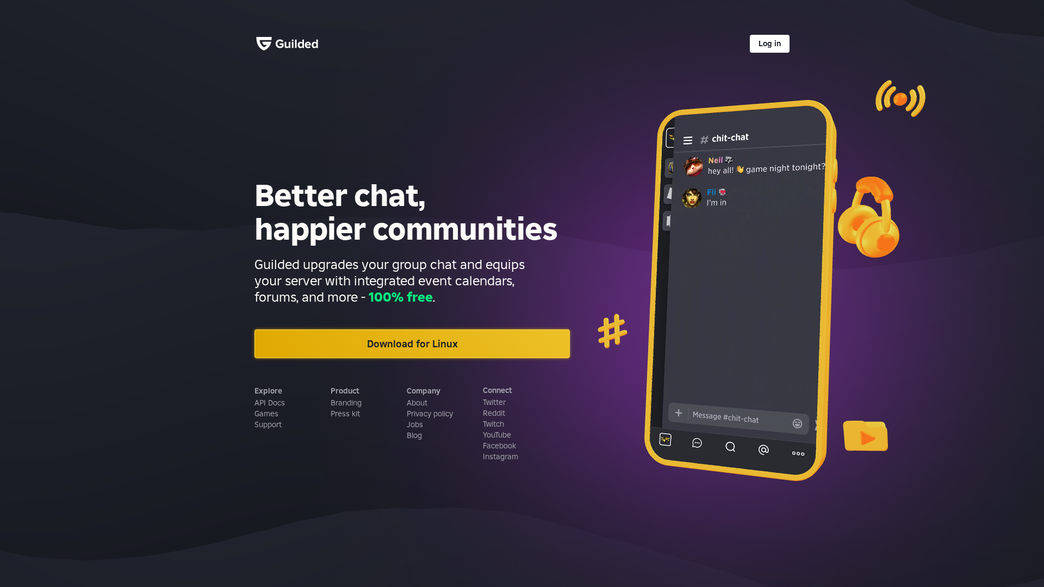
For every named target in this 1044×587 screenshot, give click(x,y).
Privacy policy (430, 413)
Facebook (499, 445)
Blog (414, 435)
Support (268, 424)
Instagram (500, 456)
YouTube (497, 434)
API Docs (269, 402)
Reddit (494, 413)
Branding (346, 402)
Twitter (494, 402)
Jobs (415, 424)
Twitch (493, 424)
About (417, 402)
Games (266, 413)
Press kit (345, 413)
